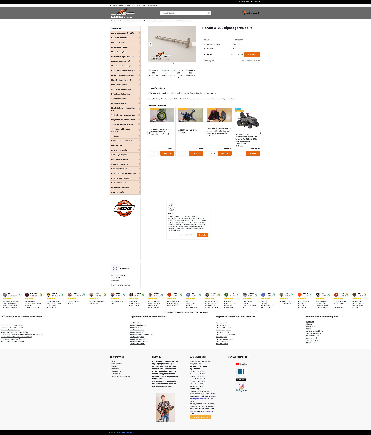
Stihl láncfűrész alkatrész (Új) (12, 327)
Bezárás (202, 235)
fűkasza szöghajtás (223, 330)
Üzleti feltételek (124, 5)
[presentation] (150, 44)
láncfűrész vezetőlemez (139, 339)
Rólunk (115, 5)
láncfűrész (310, 322)
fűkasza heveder (222, 325)
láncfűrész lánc (136, 323)
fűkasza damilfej (222, 344)
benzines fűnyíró (312, 338)
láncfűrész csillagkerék (138, 341)
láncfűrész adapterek (138, 325)
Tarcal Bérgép (153, 5)
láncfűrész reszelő (137, 327)
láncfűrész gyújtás (137, 337)
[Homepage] (110, 5)
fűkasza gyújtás (222, 341)
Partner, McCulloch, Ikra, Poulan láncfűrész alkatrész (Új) (22, 334)
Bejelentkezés (245, 2)
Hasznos (135, 5)
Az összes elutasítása (186, 235)
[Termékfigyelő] (246, 60)
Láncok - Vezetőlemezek (10, 330)
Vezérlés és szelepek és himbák (159, 21)
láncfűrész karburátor (138, 332)
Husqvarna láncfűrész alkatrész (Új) (14, 332)
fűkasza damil (221, 323)
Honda (143, 21)
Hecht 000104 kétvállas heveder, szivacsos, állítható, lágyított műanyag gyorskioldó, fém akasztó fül (219, 132)
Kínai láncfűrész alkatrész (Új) (12, 325)
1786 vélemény (197, 312)
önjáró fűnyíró (311, 343)
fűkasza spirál (221, 337)
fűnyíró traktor (311, 326)
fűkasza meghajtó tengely (226, 334)
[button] (369, 300)
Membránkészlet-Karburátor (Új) (13, 341)
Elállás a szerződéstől (200, 417)
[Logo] (123, 13)
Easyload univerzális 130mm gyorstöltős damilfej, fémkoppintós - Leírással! (160, 132)
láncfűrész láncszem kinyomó (141, 334)
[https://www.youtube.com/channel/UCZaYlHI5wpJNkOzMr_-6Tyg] (241, 364)
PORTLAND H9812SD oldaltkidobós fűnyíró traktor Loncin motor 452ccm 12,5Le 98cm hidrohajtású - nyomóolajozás (246, 139)
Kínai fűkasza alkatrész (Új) (11, 339)
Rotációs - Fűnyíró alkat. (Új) (129, 21)
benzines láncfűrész (313, 333)
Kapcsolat (143, 5)
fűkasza (309, 324)
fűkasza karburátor (223, 327)
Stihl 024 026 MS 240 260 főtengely (187, 131)
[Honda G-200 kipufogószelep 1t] (172, 44)
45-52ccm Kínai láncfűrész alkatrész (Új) (16, 337)
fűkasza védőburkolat (224, 339)
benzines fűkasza (312, 340)
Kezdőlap (114, 21)
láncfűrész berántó (137, 344)
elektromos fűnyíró (313, 336)
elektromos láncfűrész (314, 331)
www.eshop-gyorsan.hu (125, 432)
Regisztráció (257, 2)
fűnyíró (308, 329)
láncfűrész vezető (137, 330)
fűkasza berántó (222, 332)
